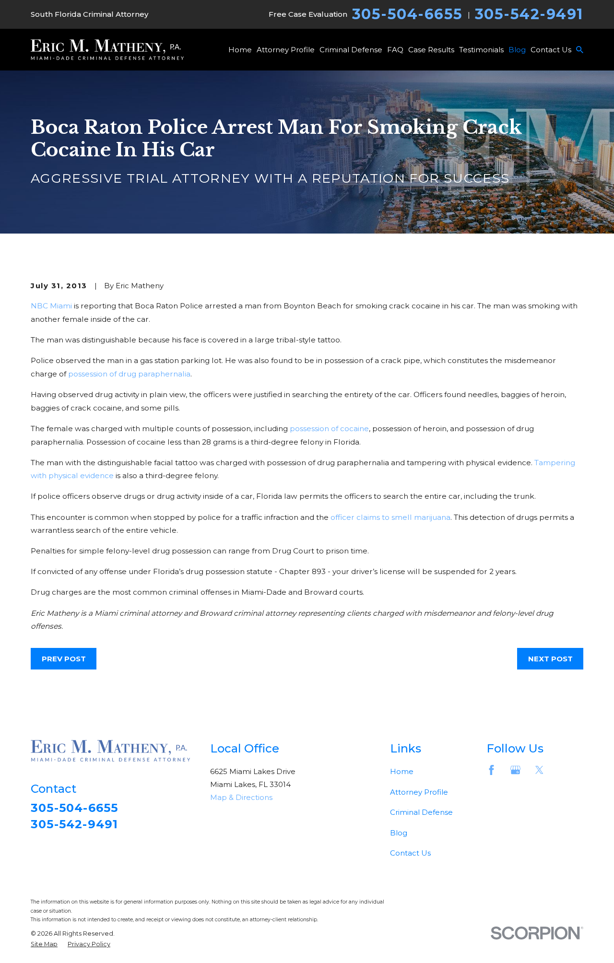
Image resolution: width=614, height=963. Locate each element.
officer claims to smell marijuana (390, 517)
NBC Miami (51, 305)
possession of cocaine (329, 428)
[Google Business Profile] (515, 770)
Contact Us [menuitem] (551, 49)
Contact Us (410, 852)
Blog (398, 832)
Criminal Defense (421, 812)
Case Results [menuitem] (431, 49)
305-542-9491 (529, 14)
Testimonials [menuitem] (481, 49)
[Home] (107, 49)
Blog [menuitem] (517, 49)
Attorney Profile (419, 792)
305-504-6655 (407, 14)
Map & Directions (241, 797)
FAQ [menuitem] (395, 49)
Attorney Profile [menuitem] (286, 49)
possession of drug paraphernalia (129, 373)
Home (401, 771)
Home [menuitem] (240, 49)
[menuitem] (44, 944)
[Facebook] (491, 770)
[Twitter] (539, 770)
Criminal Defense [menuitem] (350, 49)
